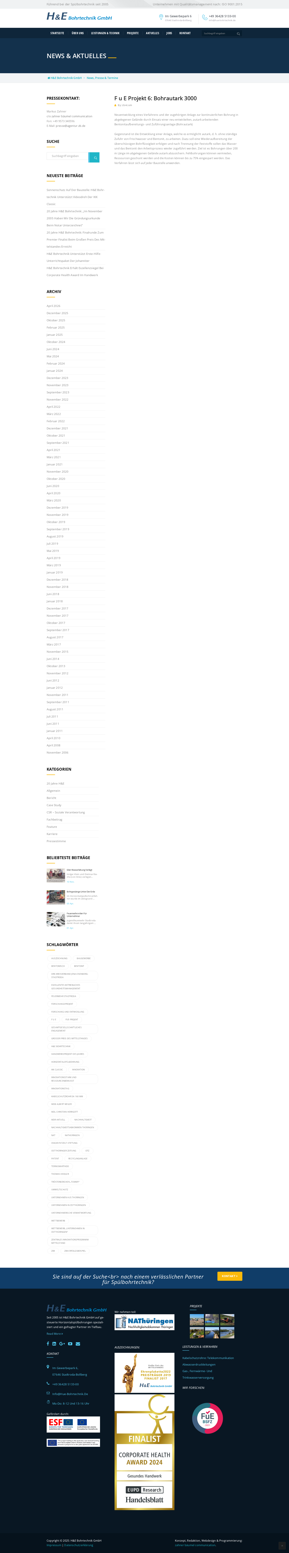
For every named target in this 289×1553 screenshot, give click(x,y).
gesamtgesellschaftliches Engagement (66, 1029)
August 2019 (55, 536)
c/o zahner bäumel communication (69, 116)
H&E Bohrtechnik (60, 1046)
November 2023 (58, 385)
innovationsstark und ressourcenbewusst (63, 1079)
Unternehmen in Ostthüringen (68, 1205)
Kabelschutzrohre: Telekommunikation (208, 1358)
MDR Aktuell (58, 1119)
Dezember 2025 (57, 313)
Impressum (54, 1545)
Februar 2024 (56, 363)
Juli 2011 (52, 716)
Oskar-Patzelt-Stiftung (64, 1143)
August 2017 (55, 637)
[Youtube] (71, 1343)
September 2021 (58, 443)
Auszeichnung (59, 958)
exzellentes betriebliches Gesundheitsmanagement (65, 987)
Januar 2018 (55, 601)
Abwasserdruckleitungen (198, 1364)
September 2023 (58, 392)
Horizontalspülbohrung (65, 1061)
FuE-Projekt (72, 1019)
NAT (53, 1135)
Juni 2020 (53, 486)
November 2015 (58, 652)
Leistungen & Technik (105, 33)
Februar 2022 (56, 421)
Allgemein (53, 791)
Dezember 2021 (57, 428)
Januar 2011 (55, 731)
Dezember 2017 (57, 608)
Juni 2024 (53, 349)
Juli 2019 (52, 543)
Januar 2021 (55, 464)
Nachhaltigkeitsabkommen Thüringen (72, 1127)
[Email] (79, 1343)
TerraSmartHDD (60, 1166)
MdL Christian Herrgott (64, 1111)
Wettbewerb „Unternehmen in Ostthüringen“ (68, 1230)
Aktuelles (152, 33)
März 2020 (54, 500)
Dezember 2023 (57, 378)
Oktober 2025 (56, 320)
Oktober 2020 (56, 479)
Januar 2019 (55, 572)
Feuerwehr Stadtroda (63, 996)
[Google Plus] (63, 1343)
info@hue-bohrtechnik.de (70, 1394)
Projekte (133, 33)
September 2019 (58, 529)
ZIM (53, 1250)
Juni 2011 (53, 724)
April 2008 (53, 745)
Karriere (52, 834)
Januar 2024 (55, 371)
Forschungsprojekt (62, 1003)
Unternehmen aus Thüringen (67, 1197)
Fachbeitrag (54, 819)
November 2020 (58, 471)
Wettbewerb (58, 1220)
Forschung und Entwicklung (67, 1011)
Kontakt (185, 33)
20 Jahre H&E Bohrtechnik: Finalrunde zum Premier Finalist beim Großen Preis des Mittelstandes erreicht (76, 239)
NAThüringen (72, 1135)
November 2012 (58, 673)
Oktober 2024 (56, 342)
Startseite (57, 33)
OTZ (87, 1150)
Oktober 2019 (56, 522)
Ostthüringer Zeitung (63, 1150)
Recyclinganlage (77, 1158)
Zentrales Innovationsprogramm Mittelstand (70, 1241)
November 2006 (58, 752)
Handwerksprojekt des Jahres (67, 1054)
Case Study (54, 805)
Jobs (169, 33)
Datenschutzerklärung (78, 1545)
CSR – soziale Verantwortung (66, 812)
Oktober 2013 (56, 666)
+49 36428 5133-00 (65, 1384)
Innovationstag (60, 1088)
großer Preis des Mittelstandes (69, 1038)
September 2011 (58, 702)
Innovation (78, 1069)
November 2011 (58, 695)
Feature (52, 827)
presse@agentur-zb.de (70, 126)
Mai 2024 (53, 356)
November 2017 (58, 616)
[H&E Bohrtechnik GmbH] (79, 19)
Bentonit (79, 966)
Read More (54, 1334)
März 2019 (54, 565)
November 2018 (58, 587)
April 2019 (53, 558)
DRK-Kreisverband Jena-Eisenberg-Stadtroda (69, 976)
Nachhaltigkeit (83, 1119)
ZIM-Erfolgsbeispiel (75, 1250)
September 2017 (58, 630)
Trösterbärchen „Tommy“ (65, 1181)
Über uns (78, 33)
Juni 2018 (53, 594)
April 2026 (53, 306)
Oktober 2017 (56, 623)
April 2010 (53, 738)
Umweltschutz (59, 1189)
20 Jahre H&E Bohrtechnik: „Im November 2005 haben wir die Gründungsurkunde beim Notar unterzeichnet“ (75, 218)
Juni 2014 (53, 659)
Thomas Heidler (60, 1174)
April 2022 (53, 407)
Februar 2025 (56, 327)
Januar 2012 (55, 688)
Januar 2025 (55, 335)
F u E (53, 1019)
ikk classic (57, 1069)
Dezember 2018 (57, 579)
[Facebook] (49, 1343)
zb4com (127, 105)
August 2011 (55, 709)
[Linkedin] (55, 1343)
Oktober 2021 (56, 435)
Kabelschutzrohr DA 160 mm (67, 1096)
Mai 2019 (53, 551)
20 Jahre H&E (55, 783)
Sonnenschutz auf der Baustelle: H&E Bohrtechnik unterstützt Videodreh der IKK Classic (76, 197)
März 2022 (54, 414)
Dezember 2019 (57, 507)
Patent (55, 1158)
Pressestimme (56, 841)
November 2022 (58, 399)
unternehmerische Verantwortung (71, 1212)
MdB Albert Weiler (61, 1104)
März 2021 (54, 457)
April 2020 (53, 493)
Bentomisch (58, 966)
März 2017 (54, 644)
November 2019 (58, 515)
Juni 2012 (53, 680)
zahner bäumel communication (195, 1545)
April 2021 (53, 450)
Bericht (51, 798)
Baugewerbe (84, 958)
